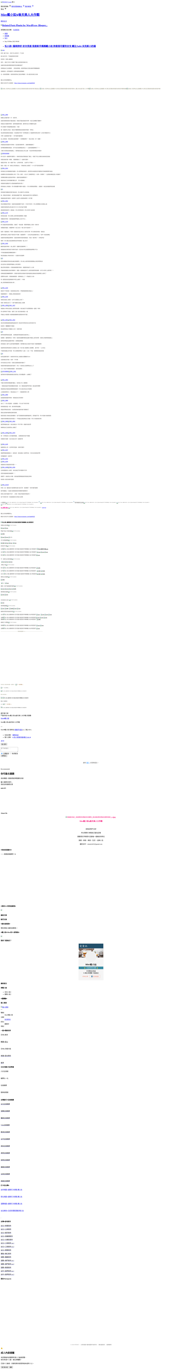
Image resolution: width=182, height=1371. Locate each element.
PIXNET (77, 1344)
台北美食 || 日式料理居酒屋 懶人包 (12, 1211)
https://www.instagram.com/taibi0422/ (24, 83)
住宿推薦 (4, 1085)
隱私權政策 (102, 1344)
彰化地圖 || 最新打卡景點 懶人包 (11, 1197)
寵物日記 (16, 735)
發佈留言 (4, 756)
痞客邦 (16, 730)
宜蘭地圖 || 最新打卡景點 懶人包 (11, 1204)
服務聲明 (109, 1344)
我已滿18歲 (5, 1367)
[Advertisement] (10, 800)
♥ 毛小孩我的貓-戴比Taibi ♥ (22, 737)
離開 (11, 1367)
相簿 (6, 33)
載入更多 (4, 744)
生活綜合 (16, 30)
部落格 (7, 36)
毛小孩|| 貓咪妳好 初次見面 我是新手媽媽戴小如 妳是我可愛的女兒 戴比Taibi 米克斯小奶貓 (50, 46)
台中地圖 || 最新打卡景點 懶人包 (11, 1190)
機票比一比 (4, 1078)
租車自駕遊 (4, 1092)
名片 (6, 38)
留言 (20, 730)
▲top (2, 740)
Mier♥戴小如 (5, 718)
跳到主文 (4, 21)
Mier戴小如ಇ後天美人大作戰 (20, 14)
